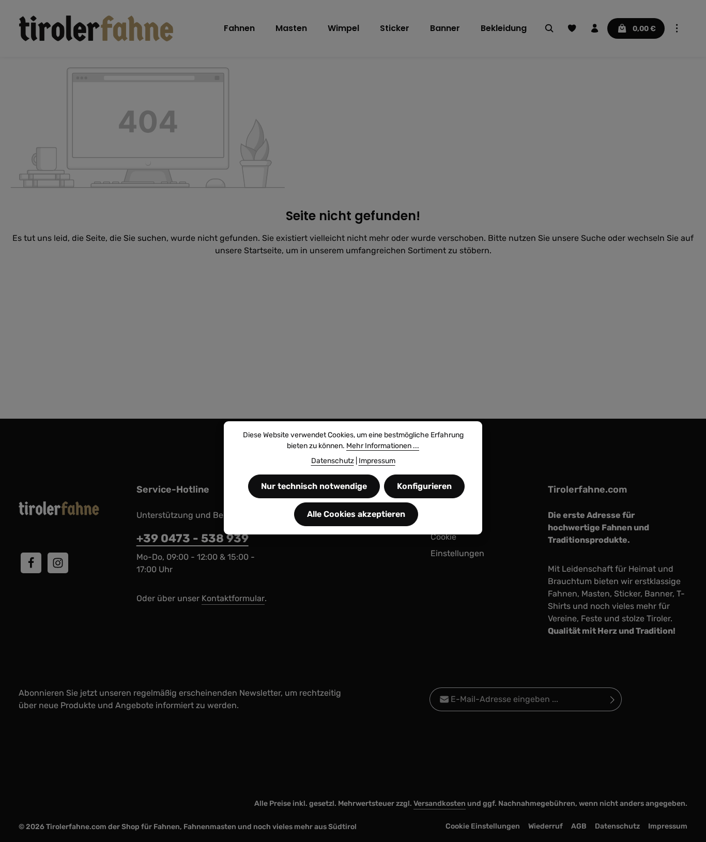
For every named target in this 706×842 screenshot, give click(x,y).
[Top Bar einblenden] (677, 28)
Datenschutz (617, 826)
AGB (579, 826)
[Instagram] (58, 563)
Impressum (667, 826)
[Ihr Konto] (595, 28)
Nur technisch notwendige (314, 486)
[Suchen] (549, 28)
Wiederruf (545, 826)
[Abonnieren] (613, 699)
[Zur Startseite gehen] (96, 28)
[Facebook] (31, 563)
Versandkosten (439, 803)
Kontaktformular (233, 598)
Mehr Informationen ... (382, 445)
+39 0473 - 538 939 (192, 538)
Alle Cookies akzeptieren (356, 514)
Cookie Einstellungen (457, 545)
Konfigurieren (424, 486)
